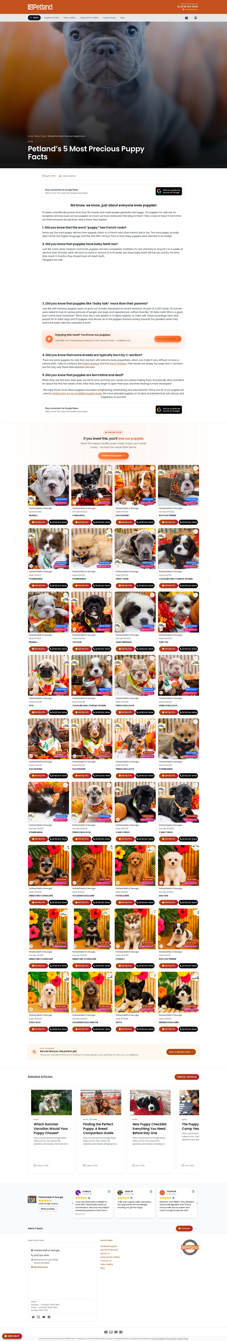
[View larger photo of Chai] (195, 785)
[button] (197, 1203)
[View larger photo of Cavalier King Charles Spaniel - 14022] (195, 531)
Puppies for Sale (51, 17)
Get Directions (40, 1267)
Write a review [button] (48, 1209)
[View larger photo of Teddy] (195, 595)
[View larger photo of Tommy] (65, 975)
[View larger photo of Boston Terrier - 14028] (195, 468)
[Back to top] (196, 1228)
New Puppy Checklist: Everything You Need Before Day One (150, 1128)
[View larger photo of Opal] (109, 785)
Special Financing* (109, 1249)
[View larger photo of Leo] (65, 848)
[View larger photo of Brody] (109, 848)
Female (79, 511)
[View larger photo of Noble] (152, 595)
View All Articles (187, 1076)
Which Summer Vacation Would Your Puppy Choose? (51, 1128)
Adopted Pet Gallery (89, 17)
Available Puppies (108, 1246)
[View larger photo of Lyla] (65, 912)
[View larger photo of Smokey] (195, 721)
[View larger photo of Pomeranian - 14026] (109, 531)
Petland (93, 1119)
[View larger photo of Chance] (152, 785)
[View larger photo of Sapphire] (65, 785)
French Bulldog (118, 363)
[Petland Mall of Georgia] (40, 6)
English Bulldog (90, 363)
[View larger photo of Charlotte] (109, 975)
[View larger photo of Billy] (195, 912)
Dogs (43, 136)
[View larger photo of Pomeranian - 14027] (65, 531)
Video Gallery (70, 17)
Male (35, 511)
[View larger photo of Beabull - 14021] (65, 595)
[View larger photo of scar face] (152, 468)
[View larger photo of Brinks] (152, 912)
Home (30, 136)
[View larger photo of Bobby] (65, 658)
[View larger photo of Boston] (65, 721)
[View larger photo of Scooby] (152, 531)
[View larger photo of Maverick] (152, 975)
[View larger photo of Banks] (109, 721)
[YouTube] (44, 1317)
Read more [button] (122, 1214)
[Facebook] (49, 1317)
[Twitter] (33, 1317)
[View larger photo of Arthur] (109, 658)
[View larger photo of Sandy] (109, 912)
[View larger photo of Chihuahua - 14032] (109, 468)
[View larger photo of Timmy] (152, 848)
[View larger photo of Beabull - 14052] (65, 468)
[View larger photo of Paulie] (195, 658)
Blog (122, 17)
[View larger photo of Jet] (109, 595)
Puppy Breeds (109, 17)
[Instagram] (38, 1317)
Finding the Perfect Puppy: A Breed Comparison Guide (98, 1128)
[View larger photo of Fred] (195, 975)
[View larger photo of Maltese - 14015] (195, 848)
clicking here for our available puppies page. (77, 393)
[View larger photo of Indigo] (152, 721)
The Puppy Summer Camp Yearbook (197, 1126)
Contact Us (106, 1260)
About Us (104, 1253)
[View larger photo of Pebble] (152, 658)
